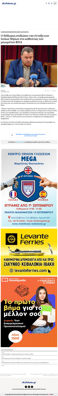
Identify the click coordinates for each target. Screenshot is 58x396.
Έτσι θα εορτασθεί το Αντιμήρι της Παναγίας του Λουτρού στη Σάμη (17, 354)
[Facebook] (46, 3)
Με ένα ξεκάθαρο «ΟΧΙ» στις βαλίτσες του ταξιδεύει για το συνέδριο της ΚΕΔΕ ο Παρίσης (44, 374)
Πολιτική (19, 389)
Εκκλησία (29, 389)
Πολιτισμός (24, 389)
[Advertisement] (29, 18)
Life (39, 389)
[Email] (51, 3)
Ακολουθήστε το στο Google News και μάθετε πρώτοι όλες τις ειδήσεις (29, 142)
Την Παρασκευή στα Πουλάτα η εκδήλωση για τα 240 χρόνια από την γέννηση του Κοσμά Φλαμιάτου (25, 362)
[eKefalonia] (9, 3)
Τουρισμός (43, 389)
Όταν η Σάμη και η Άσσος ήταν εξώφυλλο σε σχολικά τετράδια (16, 358)
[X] (49, 3)
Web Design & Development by (43, 394)
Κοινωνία (14, 389)
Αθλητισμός (35, 389)
